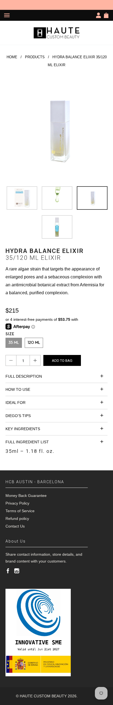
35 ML (14, 343)
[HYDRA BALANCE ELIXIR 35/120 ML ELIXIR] (56, 130)
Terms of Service (20, 511)
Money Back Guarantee (26, 495)
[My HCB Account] (99, 15)
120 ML (34, 343)
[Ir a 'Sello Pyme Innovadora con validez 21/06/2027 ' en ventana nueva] (38, 632)
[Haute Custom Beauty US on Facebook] (7, 570)
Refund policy (17, 518)
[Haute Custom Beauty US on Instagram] (16, 570)
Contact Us (15, 526)
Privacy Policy (17, 503)
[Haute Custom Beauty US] (56, 33)
